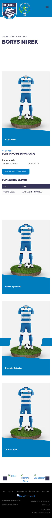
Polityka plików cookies (10, 504)
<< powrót (7, 150)
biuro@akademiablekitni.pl (41, 513)
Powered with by (37, 501)
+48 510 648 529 (45, 510)
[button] (4, 342)
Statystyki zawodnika (15, 172)
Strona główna (9, 37)
